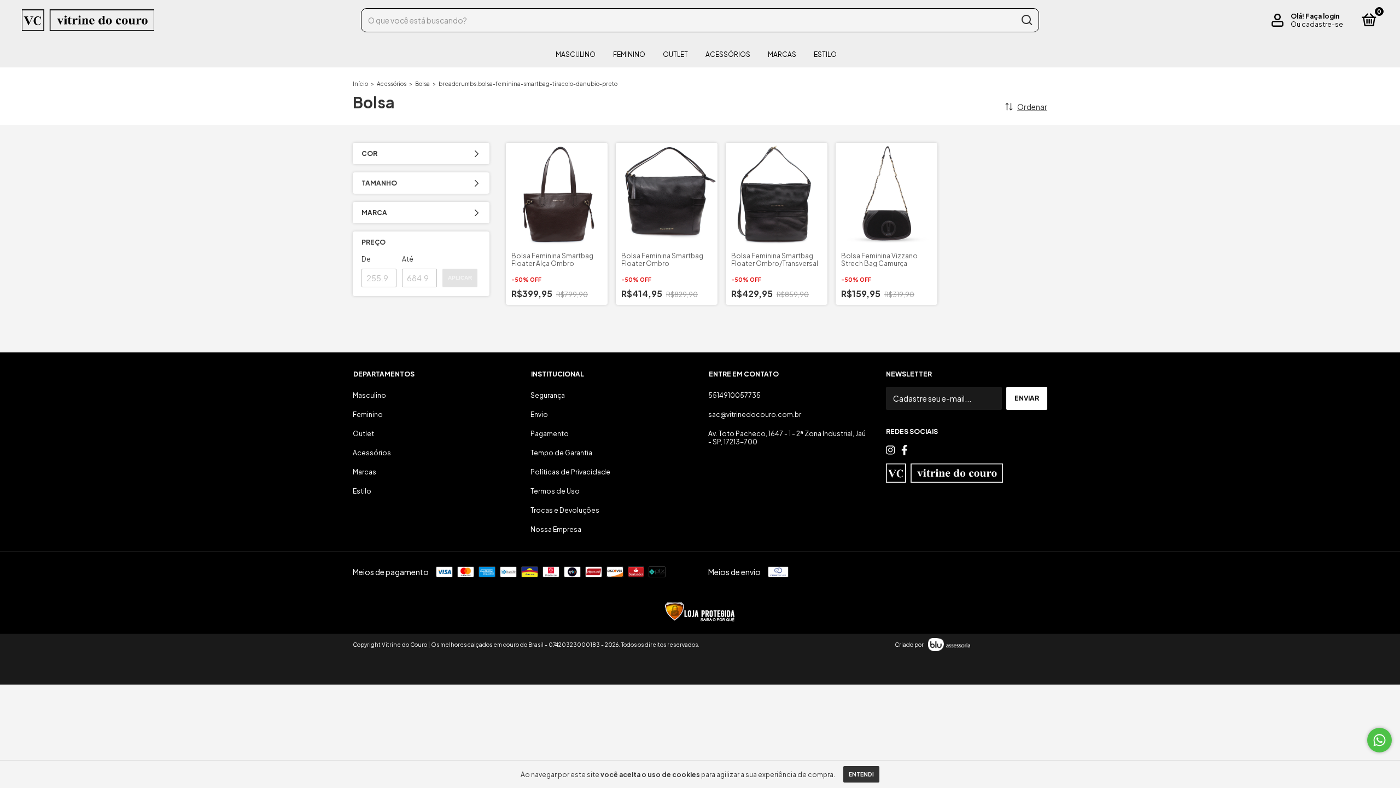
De (366, 259)
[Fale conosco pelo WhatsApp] (1379, 740)
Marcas (782, 54)
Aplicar (460, 278)
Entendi (861, 774)
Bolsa (422, 83)
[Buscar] (1026, 20)
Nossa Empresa (555, 529)
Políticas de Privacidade (570, 472)
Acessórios (727, 54)
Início (360, 83)
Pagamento (549, 434)
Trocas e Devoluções (564, 510)
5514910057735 (734, 395)
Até (407, 259)
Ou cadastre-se (1317, 24)
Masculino (576, 54)
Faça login (1322, 16)
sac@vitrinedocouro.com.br (754, 414)
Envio (539, 414)
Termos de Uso (555, 491)
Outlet (675, 54)
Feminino (629, 54)
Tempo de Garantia (561, 453)
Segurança (547, 395)
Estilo (825, 54)
